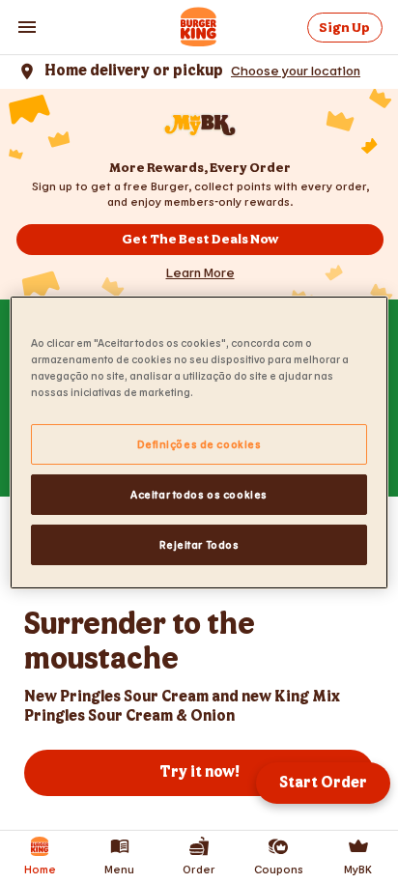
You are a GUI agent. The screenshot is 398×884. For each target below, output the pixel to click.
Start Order (323, 783)
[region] (198, 441)
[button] (200, 272)
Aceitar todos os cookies (199, 494)
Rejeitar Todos (199, 544)
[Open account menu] (27, 27)
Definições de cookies (199, 444)
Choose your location (295, 70)
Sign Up (344, 27)
